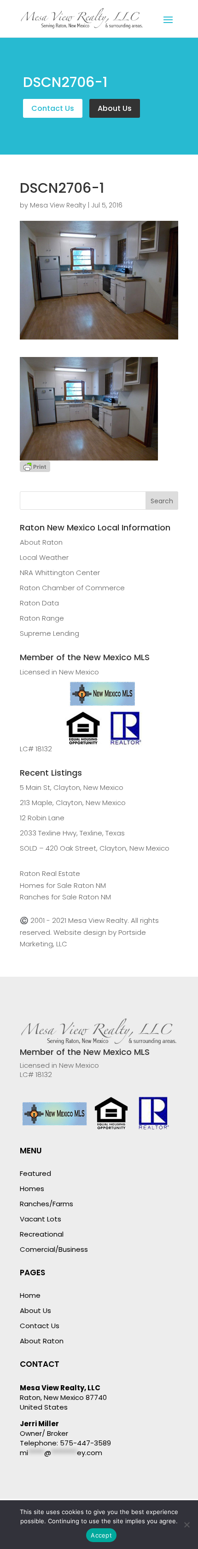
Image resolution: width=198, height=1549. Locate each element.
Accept (101, 1535)
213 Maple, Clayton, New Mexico (73, 802)
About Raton (41, 542)
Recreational (42, 1234)
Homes (32, 1188)
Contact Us (52, 108)
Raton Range (42, 618)
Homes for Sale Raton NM (63, 885)
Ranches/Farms (46, 1204)
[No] (186, 1524)
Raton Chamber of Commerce (72, 588)
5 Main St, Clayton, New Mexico (71, 787)
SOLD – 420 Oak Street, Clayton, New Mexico (94, 848)
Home (30, 1295)
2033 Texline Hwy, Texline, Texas (72, 833)
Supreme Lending (49, 633)
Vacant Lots (40, 1219)
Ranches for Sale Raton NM (65, 897)
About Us (115, 108)
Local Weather (44, 557)
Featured (35, 1173)
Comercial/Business (54, 1249)
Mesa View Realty (58, 205)
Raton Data (39, 603)
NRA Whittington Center (60, 572)
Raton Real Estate (50, 873)
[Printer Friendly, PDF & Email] (35, 466)
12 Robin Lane (42, 818)
